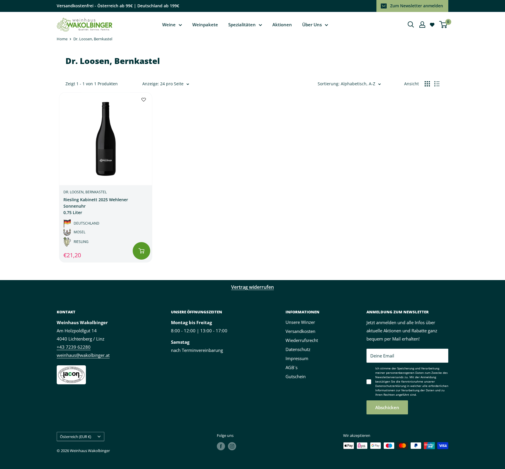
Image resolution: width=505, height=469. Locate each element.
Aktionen (282, 24)
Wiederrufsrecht (302, 340)
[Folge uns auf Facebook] (221, 446)
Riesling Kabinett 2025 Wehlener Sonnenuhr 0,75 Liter (95, 206)
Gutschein (296, 376)
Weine (169, 24)
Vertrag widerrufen (252, 287)
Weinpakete (205, 24)
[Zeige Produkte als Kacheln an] (427, 83)
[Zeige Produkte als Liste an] (437, 83)
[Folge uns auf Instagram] (232, 446)
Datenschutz (298, 349)
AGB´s (292, 367)
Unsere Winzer (300, 322)
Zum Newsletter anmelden (416, 5)
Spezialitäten (242, 24)
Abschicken (387, 407)
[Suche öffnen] (411, 24)
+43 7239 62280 (74, 347)
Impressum (297, 358)
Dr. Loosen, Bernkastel (92, 38)
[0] (443, 24)
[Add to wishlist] (143, 99)
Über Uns (312, 24)
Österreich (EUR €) (75, 436)
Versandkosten (300, 331)
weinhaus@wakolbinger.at (83, 355)
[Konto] (422, 24)
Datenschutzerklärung (390, 386)
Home (62, 38)
